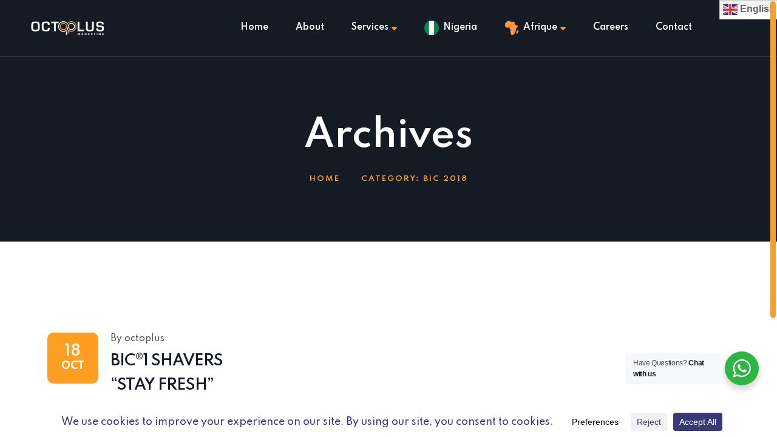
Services (369, 27)
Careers (610, 27)
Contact (674, 27)
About (310, 27)
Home (254, 27)
